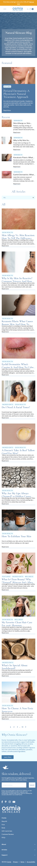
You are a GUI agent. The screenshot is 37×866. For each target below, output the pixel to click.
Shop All (4, 821)
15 (22, 727)
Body (3, 828)
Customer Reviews (8, 834)
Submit (32, 785)
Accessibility (31, 862)
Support (4, 855)
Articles (4, 849)
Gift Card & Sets (7, 831)
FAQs (3, 837)
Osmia (4, 818)
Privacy (15, 862)
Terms (22, 862)
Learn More (7, 757)
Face (3, 824)
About (4, 844)
